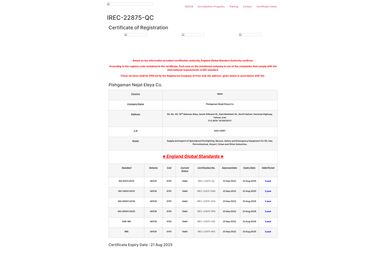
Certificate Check (266, 6)
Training (233, 6)
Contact (247, 6)
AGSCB (189, 6)
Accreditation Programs (211, 6)
